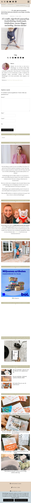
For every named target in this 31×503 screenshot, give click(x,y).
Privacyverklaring (21, 500)
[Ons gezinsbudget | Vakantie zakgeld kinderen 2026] (15, 404)
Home (2, 10)
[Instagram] (4, 2)
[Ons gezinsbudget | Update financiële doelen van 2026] (15, 442)
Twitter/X (11, 80)
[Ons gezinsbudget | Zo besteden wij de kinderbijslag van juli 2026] (15, 422)
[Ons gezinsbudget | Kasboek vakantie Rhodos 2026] (6, 379)
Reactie (3, 97)
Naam (2, 113)
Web (8, 80)
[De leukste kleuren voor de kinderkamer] (6, 385)
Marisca (12, 16)
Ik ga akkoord (8, 500)
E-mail (3, 118)
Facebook (21, 80)
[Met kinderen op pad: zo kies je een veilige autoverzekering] (15, 462)
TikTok (16, 487)
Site (2, 123)
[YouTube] (10, 2)
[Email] (23, 58)
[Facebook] (13, 2)
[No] (29, 497)
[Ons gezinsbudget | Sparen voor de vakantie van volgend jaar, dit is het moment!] (6, 372)
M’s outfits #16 (8, 10)
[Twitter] (2, 2)
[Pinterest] (7, 2)
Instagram (16, 80)
